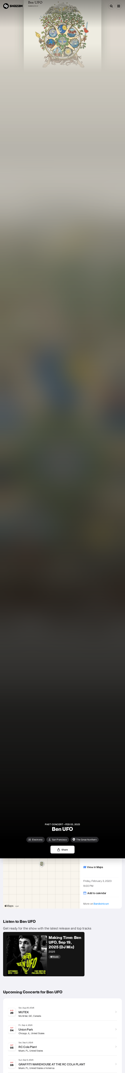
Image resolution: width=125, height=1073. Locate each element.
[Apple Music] (65, 957)
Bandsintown (101, 903)
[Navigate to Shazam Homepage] (13, 6)
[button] (118, 6)
